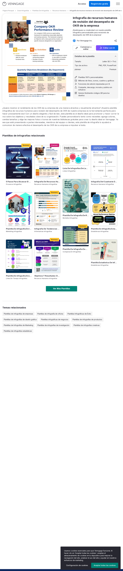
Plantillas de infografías (40, 10)
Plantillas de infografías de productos (87, 319)
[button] (84, 48)
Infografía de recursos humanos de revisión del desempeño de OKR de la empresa (47, 182)
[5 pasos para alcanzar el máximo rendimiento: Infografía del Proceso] (19, 162)
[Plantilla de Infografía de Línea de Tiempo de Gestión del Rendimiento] (19, 256)
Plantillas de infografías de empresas (18, 314)
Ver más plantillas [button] (61, 288)
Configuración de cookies (77, 565)
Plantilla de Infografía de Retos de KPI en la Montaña (76, 215)
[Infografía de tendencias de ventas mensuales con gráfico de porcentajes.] (47, 209)
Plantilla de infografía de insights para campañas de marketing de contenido (19, 229)
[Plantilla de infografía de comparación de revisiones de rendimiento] (76, 236)
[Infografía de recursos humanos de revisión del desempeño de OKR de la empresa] (47, 162)
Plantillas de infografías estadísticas (18, 331)
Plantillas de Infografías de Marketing (18, 325)
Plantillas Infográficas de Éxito (79, 314)
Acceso (82, 4)
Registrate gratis (99, 4)
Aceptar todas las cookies (105, 565)
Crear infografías (23, 10)
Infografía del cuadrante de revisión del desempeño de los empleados (104, 182)
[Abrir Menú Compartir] (115, 40)
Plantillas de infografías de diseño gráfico (20, 319)
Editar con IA (109, 48)
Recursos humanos (59, 10)
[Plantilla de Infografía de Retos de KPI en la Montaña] (76, 196)
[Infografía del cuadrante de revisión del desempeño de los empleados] (104, 162)
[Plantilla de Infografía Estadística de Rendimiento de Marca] (104, 209)
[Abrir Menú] (118, 3)
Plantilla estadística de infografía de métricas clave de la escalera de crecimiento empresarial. (104, 263)
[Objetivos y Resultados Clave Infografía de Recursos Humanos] (47, 256)
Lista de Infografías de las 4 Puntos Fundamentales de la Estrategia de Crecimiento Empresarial (76, 168)
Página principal (8, 10)
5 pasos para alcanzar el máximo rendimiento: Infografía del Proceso (19, 182)
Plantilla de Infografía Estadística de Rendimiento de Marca (104, 229)
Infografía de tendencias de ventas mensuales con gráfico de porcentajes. (47, 229)
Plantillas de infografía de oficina (50, 314)
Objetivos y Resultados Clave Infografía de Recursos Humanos (47, 276)
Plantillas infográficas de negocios (54, 319)
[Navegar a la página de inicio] (13, 4)
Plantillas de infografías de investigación (53, 325)
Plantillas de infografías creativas (87, 325)
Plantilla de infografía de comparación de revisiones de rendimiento (76, 249)
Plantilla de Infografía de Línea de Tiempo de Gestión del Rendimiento (19, 276)
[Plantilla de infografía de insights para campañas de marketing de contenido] (19, 209)
